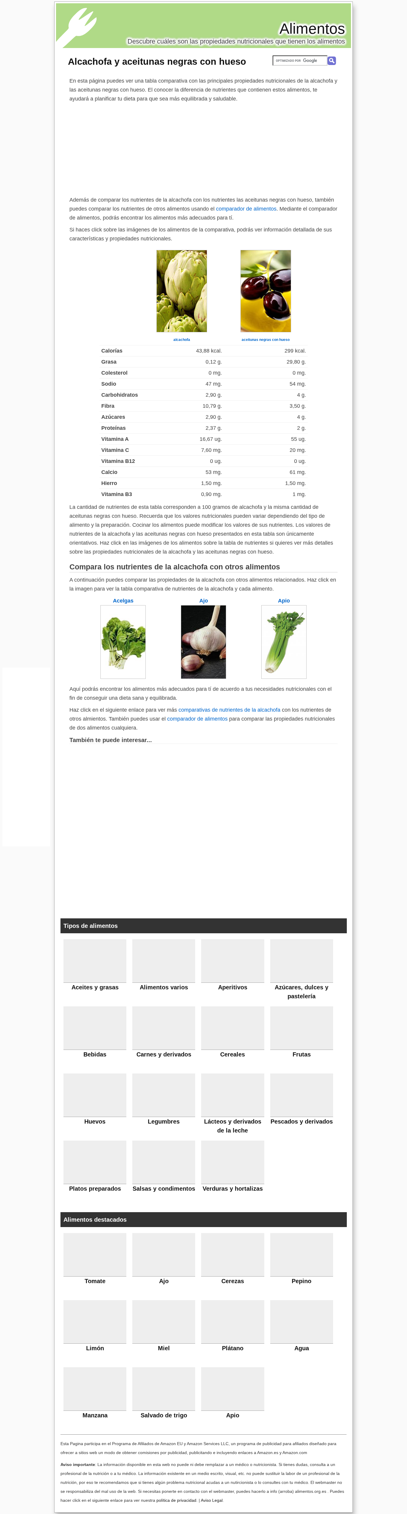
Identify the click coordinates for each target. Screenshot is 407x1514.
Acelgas (123, 601)
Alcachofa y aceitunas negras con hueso (157, 61)
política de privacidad (176, 1500)
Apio (284, 601)
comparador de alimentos (246, 209)
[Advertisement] (203, 148)
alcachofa (181, 340)
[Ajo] (203, 677)
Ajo (203, 601)
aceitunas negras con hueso (266, 340)
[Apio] (284, 677)
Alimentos (312, 28)
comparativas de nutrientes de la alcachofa (229, 710)
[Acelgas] (123, 677)
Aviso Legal (212, 1500)
